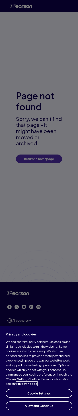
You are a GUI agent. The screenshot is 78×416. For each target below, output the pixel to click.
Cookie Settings (39, 393)
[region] (39, 371)
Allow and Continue (39, 406)
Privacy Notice (26, 384)
